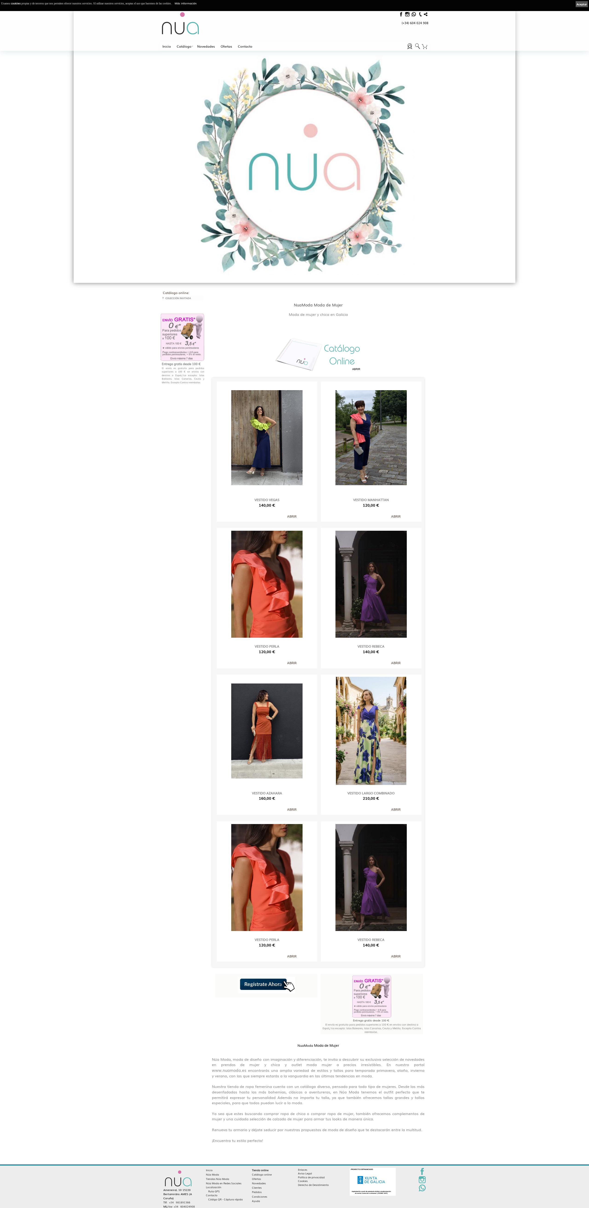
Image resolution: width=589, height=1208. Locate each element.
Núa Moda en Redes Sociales (223, 1183)
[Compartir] (425, 15)
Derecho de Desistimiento (313, 1185)
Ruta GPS (214, 1191)
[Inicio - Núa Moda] (180, 23)
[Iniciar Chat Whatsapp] (422, 1190)
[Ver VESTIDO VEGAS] (267, 437)
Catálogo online (262, 1174)
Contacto (245, 46)
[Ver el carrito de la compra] (424, 46)
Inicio (166, 46)
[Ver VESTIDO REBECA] (371, 583)
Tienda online (260, 1170)
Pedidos (257, 1192)
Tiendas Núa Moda (217, 1179)
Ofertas (226, 46)
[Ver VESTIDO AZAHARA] (267, 730)
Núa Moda (212, 1174)
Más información (185, 3)
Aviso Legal (305, 1173)
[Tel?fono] (420, 16)
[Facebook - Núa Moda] (401, 15)
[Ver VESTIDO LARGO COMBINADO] (371, 730)
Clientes (257, 1187)
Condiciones (259, 1196)
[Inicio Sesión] (410, 49)
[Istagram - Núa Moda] (407, 15)
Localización (213, 1187)
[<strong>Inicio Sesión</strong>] (417, 49)
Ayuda (256, 1201)
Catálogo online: (176, 292)
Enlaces (302, 1169)
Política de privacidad (311, 1177)
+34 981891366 (179, 1202)
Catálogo (184, 46)
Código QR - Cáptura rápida (225, 1199)
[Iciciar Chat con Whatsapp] (413, 15)
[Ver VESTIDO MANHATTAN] (371, 437)
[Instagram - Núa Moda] (422, 1182)
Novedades (206, 46)
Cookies (303, 1181)
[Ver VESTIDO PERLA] (267, 583)
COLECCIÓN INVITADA (178, 298)
